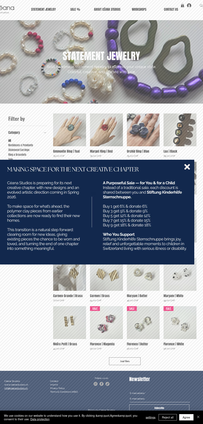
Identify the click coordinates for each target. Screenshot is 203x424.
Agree (186, 417)
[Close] (198, 417)
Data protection (40, 419)
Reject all (167, 417)
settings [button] (150, 417)
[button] (187, 167)
